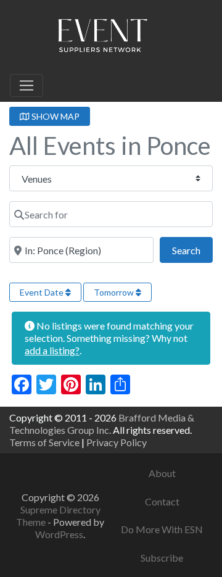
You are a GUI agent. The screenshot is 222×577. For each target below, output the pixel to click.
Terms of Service (44, 442)
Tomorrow (115, 292)
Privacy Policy (116, 442)
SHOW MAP (55, 116)
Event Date (42, 292)
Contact (162, 501)
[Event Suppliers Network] (102, 37)
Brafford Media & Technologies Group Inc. (101, 424)
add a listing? (52, 350)
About (162, 473)
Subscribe (162, 557)
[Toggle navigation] (26, 86)
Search (192, 250)
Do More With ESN (162, 529)
